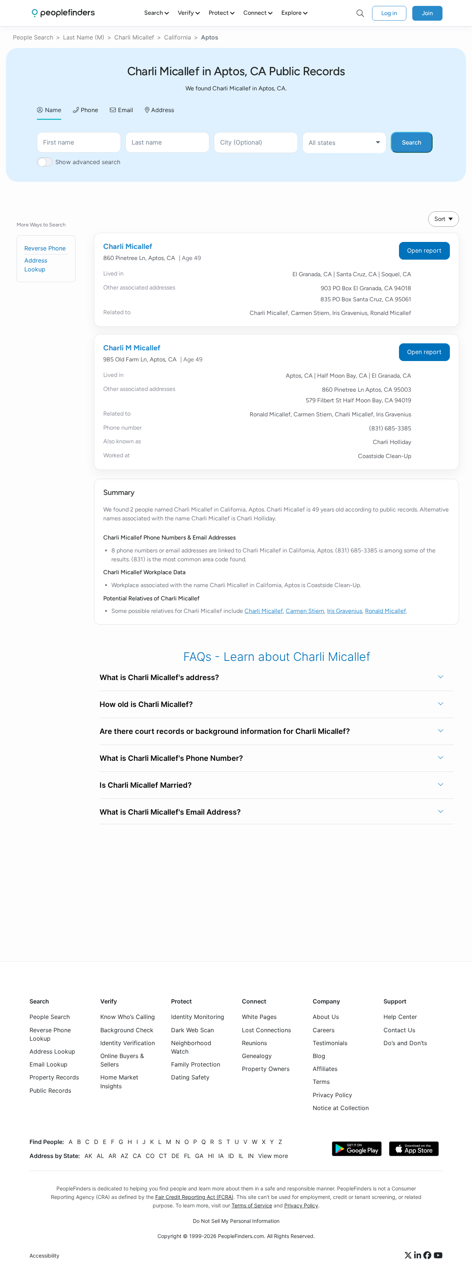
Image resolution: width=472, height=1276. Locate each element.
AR (112, 1155)
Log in (389, 13)
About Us (326, 1016)
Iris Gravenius (344, 610)
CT (163, 1155)
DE (175, 1155)
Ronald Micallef (385, 610)
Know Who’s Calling (127, 1016)
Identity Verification (127, 1043)
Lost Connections (266, 1029)
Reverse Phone (45, 248)
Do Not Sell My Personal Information (236, 1221)
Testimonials (330, 1043)
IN (251, 1155)
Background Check (126, 1029)
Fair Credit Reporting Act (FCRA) (194, 1197)
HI (211, 1155)
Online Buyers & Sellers (122, 1060)
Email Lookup (48, 1064)
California (177, 37)
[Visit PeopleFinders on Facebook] (428, 1255)
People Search (33, 37)
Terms (321, 1081)
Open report (424, 250)
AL (100, 1155)
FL (187, 1155)
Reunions (254, 1043)
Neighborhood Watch (191, 1047)
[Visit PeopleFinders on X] (409, 1255)
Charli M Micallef (131, 347)
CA (137, 1155)
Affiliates (325, 1068)
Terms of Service (252, 1205)
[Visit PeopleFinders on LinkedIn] (418, 1255)
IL (241, 1155)
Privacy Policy (332, 1094)
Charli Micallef (134, 37)
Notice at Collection (341, 1108)
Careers (323, 1029)
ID (231, 1155)
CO (150, 1155)
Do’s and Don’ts (405, 1043)
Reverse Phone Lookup (50, 1034)
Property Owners (265, 1068)
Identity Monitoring (197, 1016)
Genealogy (257, 1056)
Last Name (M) (83, 37)
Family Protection (195, 1064)
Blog (319, 1056)
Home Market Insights (119, 1081)
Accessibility (44, 1255)
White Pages (259, 1016)
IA (221, 1155)
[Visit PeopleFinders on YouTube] (438, 1255)
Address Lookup (52, 1051)
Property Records (54, 1077)
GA (199, 1155)
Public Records (50, 1090)
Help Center (400, 1016)
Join (427, 13)
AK (88, 1155)
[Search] (360, 13)
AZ (124, 1155)
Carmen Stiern (305, 610)
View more (273, 1155)
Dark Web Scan (192, 1029)
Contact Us (399, 1029)
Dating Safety (190, 1077)
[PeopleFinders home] (63, 13)
